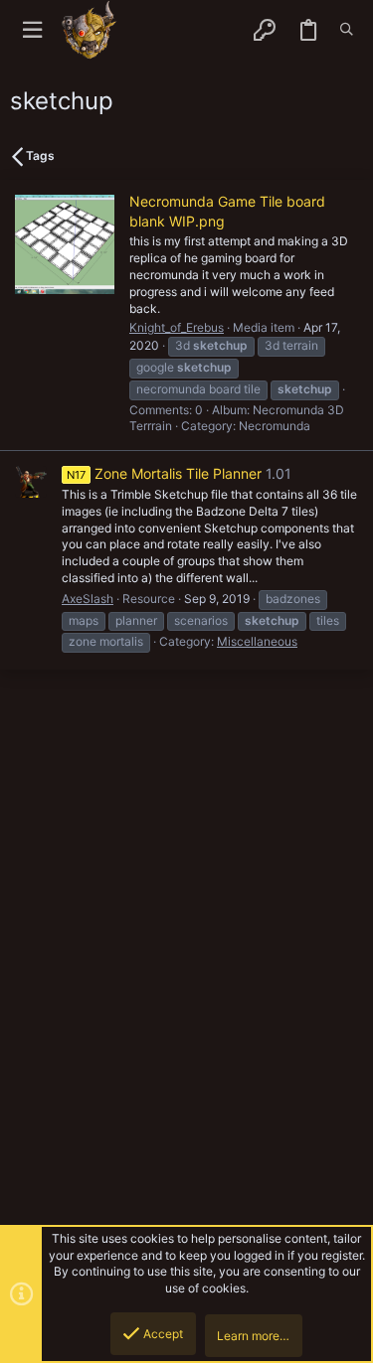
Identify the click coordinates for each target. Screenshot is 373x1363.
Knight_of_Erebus (176, 327)
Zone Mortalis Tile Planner (164, 473)
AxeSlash (87, 598)
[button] (32, 30)
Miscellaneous (257, 641)
